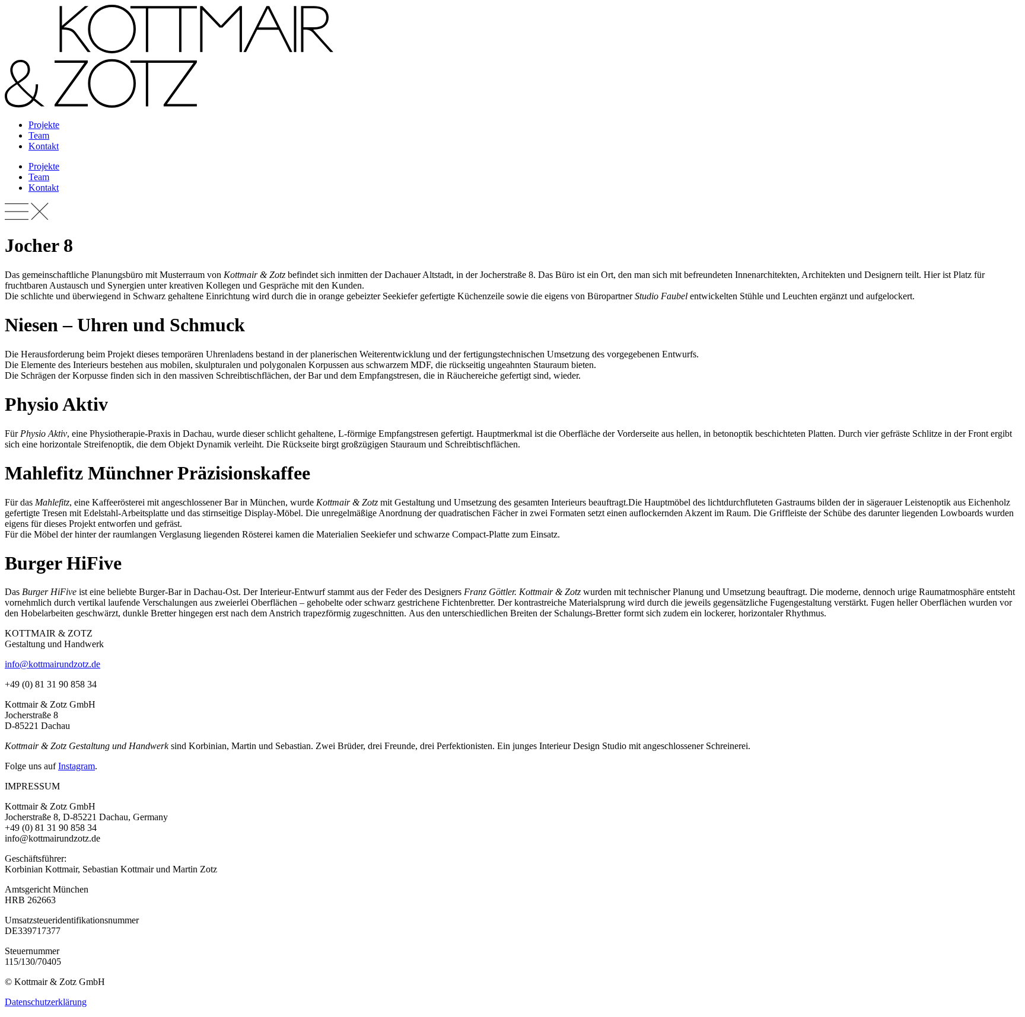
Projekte (43, 125)
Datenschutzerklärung (46, 1002)
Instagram (76, 766)
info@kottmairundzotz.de (52, 664)
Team (38, 135)
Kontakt (43, 146)
